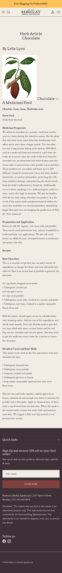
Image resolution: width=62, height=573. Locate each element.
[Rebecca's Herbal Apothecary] (31, 12)
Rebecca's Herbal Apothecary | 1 (18, 495)
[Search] (10, 12)
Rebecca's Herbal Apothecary (21, 562)
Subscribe (31, 484)
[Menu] (3, 12)
